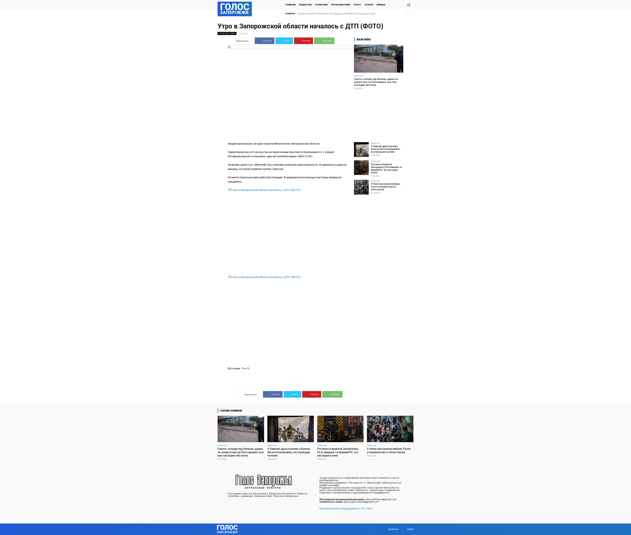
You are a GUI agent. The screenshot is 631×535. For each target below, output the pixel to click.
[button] (408, 5)
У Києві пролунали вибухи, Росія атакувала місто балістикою (328, 13)
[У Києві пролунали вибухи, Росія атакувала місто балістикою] (361, 187)
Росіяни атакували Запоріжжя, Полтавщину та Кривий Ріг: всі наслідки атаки (386, 168)
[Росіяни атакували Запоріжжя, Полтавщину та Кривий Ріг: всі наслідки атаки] (361, 167)
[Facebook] (385, 529)
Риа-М (245, 368)
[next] (411, 14)
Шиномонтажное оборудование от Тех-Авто (346, 508)
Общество (358, 76)
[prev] (406, 14)
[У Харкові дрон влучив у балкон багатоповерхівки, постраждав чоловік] (361, 149)
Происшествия (227, 33)
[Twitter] (404, 529)
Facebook (393, 529)
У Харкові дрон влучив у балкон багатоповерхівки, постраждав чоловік (385, 149)
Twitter (410, 529)
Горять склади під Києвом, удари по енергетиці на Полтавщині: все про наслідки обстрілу (376, 82)
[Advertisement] (378, 114)
